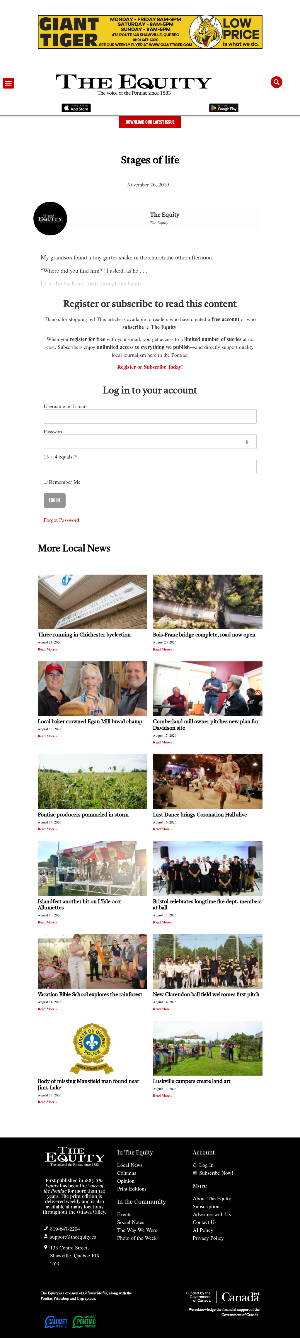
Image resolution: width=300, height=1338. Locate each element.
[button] (8, 83)
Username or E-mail (65, 406)
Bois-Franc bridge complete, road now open (204, 635)
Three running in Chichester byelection (84, 635)
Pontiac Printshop (55, 1298)
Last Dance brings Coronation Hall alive (200, 815)
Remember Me (64, 481)
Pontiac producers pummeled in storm (83, 815)
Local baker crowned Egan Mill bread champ (90, 721)
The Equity (164, 215)
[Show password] (247, 441)
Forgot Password (61, 519)
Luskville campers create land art (192, 1081)
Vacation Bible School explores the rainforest (90, 994)
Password (54, 431)
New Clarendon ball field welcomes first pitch (207, 994)
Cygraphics (86, 1298)
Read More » (47, 649)
